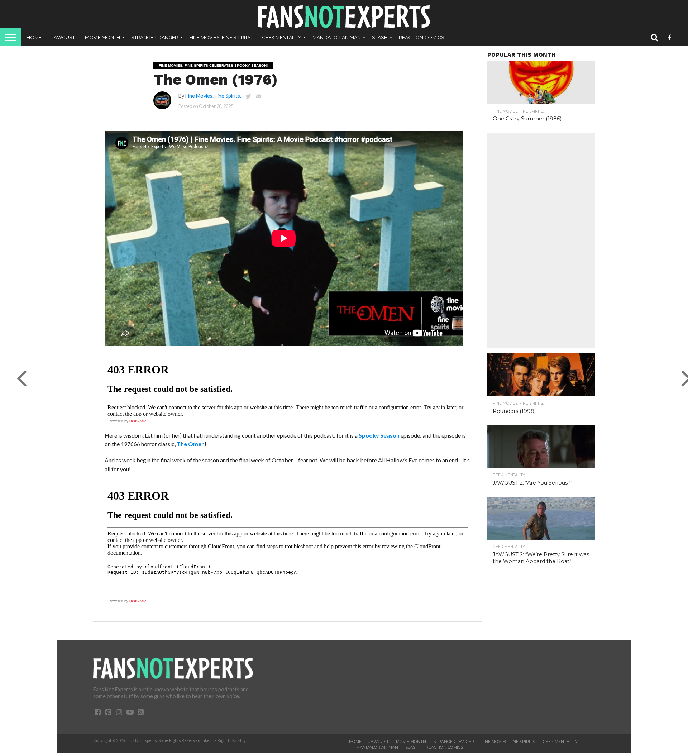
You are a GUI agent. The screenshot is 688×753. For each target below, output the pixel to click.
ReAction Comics (421, 37)
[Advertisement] (541, 240)
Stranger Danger (154, 37)
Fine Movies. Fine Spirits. (220, 37)
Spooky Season (379, 435)
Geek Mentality (281, 37)
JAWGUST (63, 37)
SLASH (380, 37)
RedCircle (138, 421)
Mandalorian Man (336, 37)
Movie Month (102, 37)
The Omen (191, 443)
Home (34, 37)
